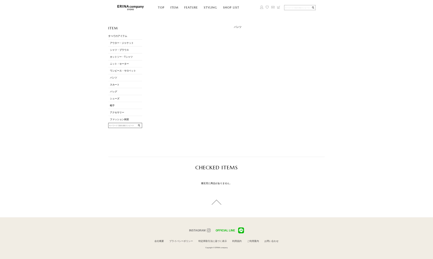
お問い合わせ (271, 241)
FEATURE (191, 7)
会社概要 (159, 241)
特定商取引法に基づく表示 (212, 241)
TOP (161, 7)
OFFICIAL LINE (225, 230)
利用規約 (237, 241)
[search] (312, 8)
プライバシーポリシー (181, 241)
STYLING (210, 7)
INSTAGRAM (197, 230)
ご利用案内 (253, 241)
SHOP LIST (231, 7)
